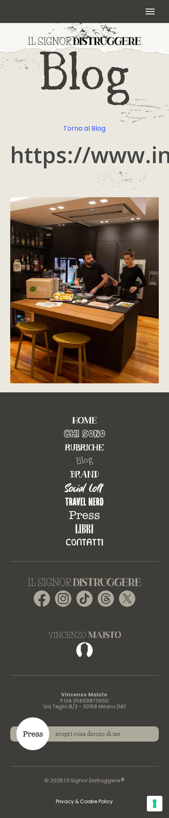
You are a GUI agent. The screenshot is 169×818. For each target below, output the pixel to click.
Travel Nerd (84, 501)
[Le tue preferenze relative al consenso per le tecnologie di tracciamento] (154, 803)
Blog (84, 461)
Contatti (84, 542)
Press (84, 515)
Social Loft (84, 488)
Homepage (84, 420)
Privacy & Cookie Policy (84, 801)
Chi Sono (84, 434)
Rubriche (84, 447)
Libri (84, 528)
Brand (84, 474)
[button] (150, 11)
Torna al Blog (84, 128)
